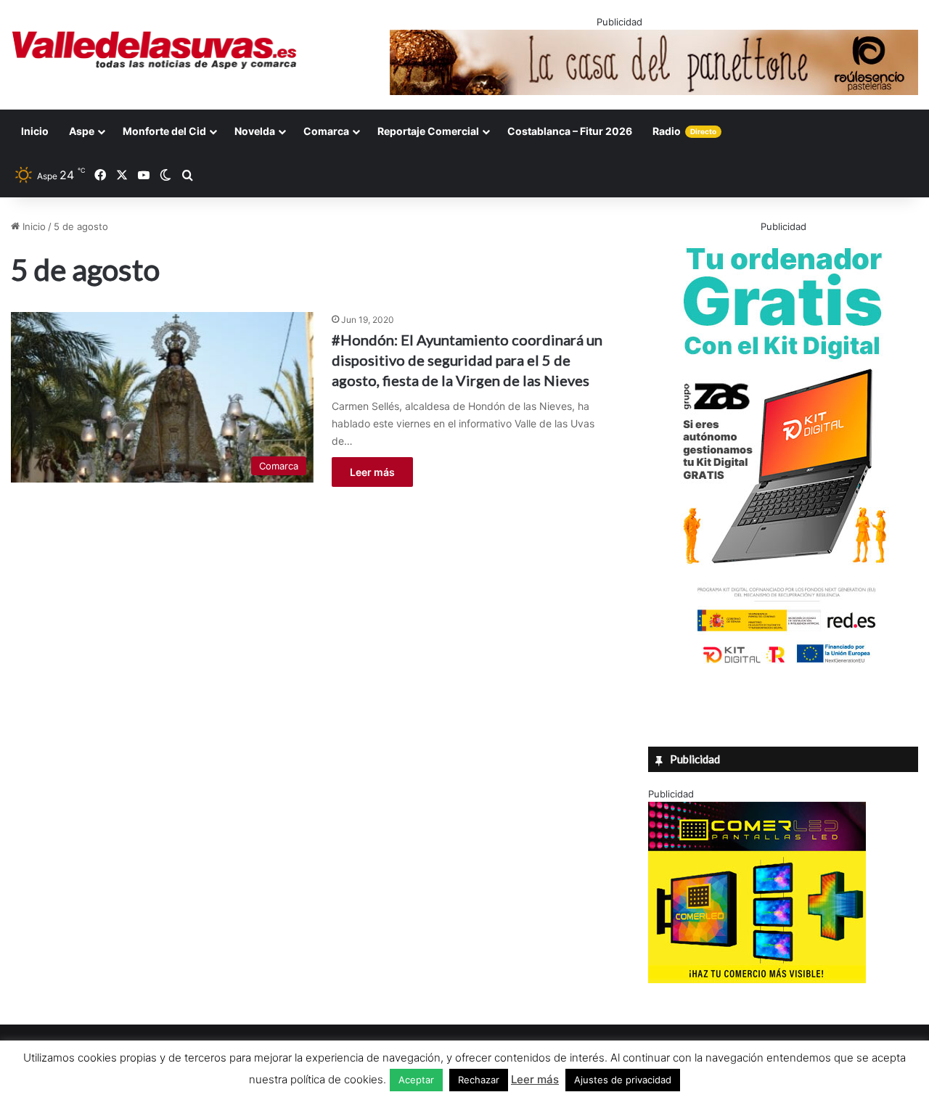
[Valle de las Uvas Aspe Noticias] (155, 50)
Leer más (372, 472)
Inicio (35, 131)
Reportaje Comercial (428, 131)
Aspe (81, 131)
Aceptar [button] (416, 1079)
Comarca (326, 131)
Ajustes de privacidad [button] (622, 1079)
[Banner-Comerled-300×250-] (757, 979)
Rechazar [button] (478, 1079)
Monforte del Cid (164, 131)
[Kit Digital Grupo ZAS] (783, 666)
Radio (684, 131)
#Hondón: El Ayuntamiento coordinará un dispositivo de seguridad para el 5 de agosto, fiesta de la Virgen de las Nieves (467, 360)
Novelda (254, 131)
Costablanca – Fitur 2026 (569, 131)
